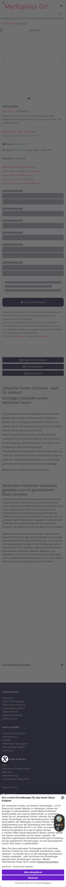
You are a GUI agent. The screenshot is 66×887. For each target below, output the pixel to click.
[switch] (59, 828)
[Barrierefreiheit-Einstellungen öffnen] (5, 759)
